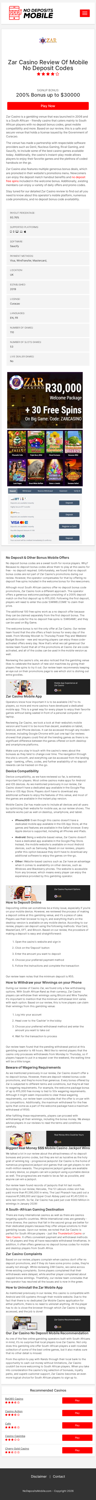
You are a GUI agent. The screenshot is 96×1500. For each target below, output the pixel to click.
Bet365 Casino (14, 1398)
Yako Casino (13, 1237)
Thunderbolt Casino (70, 1233)
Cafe (8, 1423)
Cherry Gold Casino (17, 1448)
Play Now (48, 106)
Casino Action (14, 1411)
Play (77, 1400)
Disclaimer (39, 1476)
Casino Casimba (15, 1436)
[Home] (39, 13)
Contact (59, 1476)
